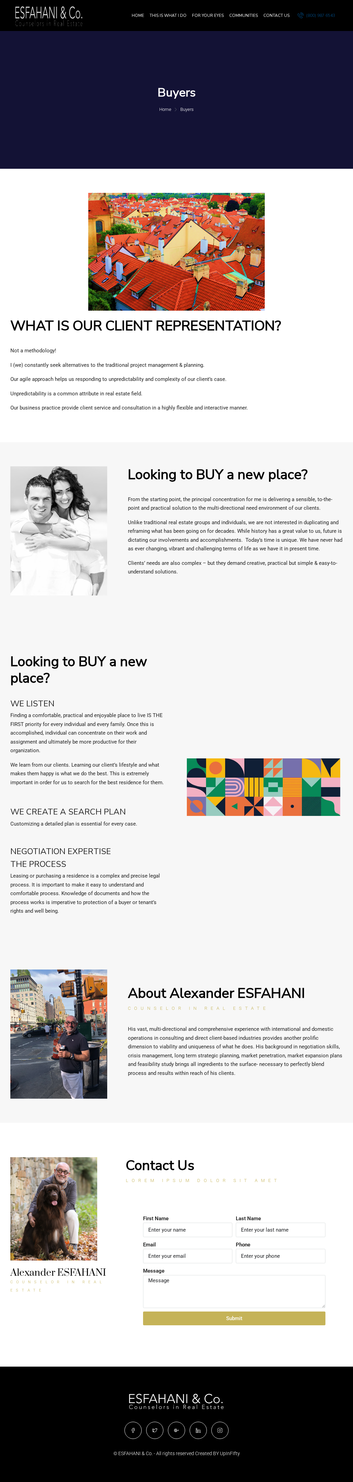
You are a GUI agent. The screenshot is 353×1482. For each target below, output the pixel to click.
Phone (243, 1245)
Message (153, 1271)
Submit (234, 1318)
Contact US (276, 15)
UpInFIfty (230, 1453)
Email (149, 1245)
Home (138, 15)
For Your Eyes (208, 15)
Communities (243, 15)
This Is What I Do (168, 15)
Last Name (248, 1218)
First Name (156, 1218)
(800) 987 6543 (320, 15)
